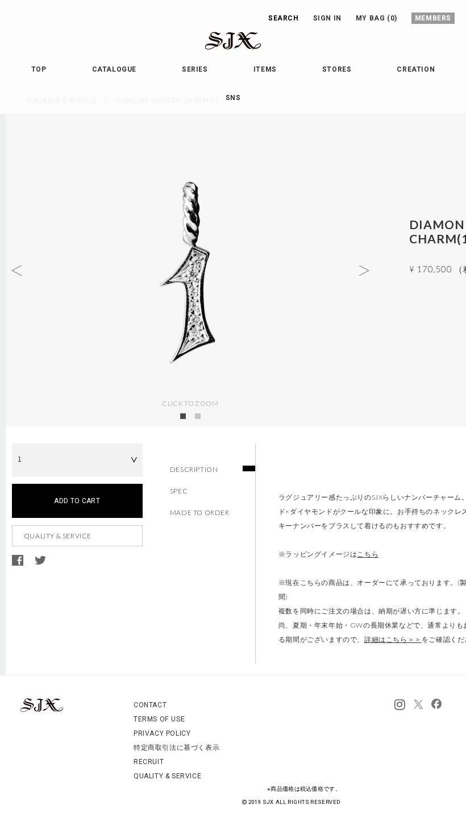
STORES (337, 69)
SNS (233, 98)
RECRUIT (149, 762)
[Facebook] (436, 705)
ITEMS (265, 69)
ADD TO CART (77, 501)
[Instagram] (399, 705)
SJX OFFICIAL (224, 50)
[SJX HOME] (41, 710)
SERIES (195, 69)
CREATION (416, 69)
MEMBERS (433, 18)
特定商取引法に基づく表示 (176, 747)
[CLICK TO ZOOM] (190, 270)
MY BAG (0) (376, 18)
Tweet (40, 560)
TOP (39, 69)
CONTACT (150, 705)
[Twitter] (418, 705)
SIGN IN (327, 18)
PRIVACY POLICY (162, 733)
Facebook (17, 560)
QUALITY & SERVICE (57, 536)
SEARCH (283, 18)
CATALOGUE (114, 69)
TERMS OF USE (159, 719)
